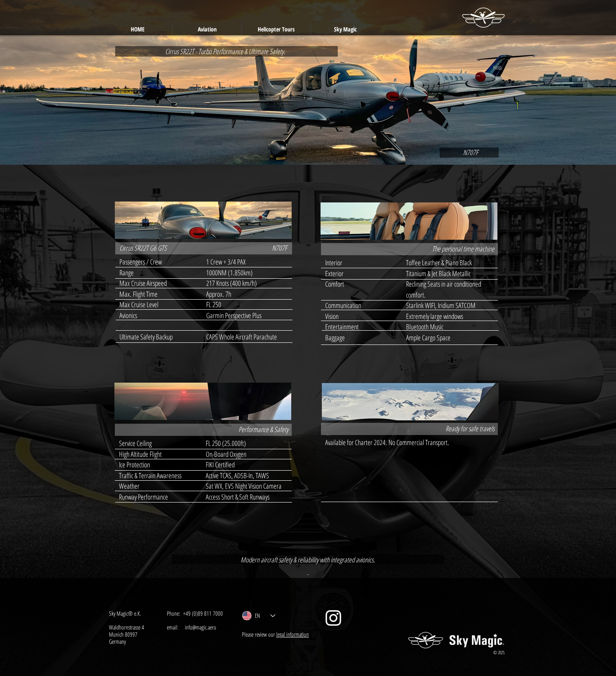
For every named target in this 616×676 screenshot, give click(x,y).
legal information (292, 634)
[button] (207, 29)
